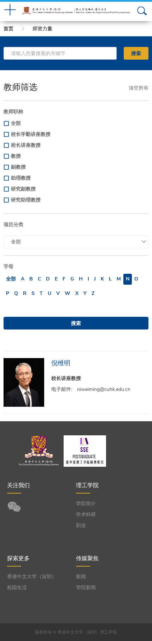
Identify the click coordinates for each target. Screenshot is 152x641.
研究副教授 (23, 189)
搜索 (136, 53)
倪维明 (60, 363)
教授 (16, 156)
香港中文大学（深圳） (32, 576)
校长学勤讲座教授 (31, 134)
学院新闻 (86, 587)
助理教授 (21, 178)
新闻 (81, 576)
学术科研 (86, 514)
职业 (81, 525)
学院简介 (86, 503)
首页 (8, 28)
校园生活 (17, 587)
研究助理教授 (26, 199)
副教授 (18, 167)
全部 (16, 123)
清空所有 (138, 88)
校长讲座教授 (26, 145)
